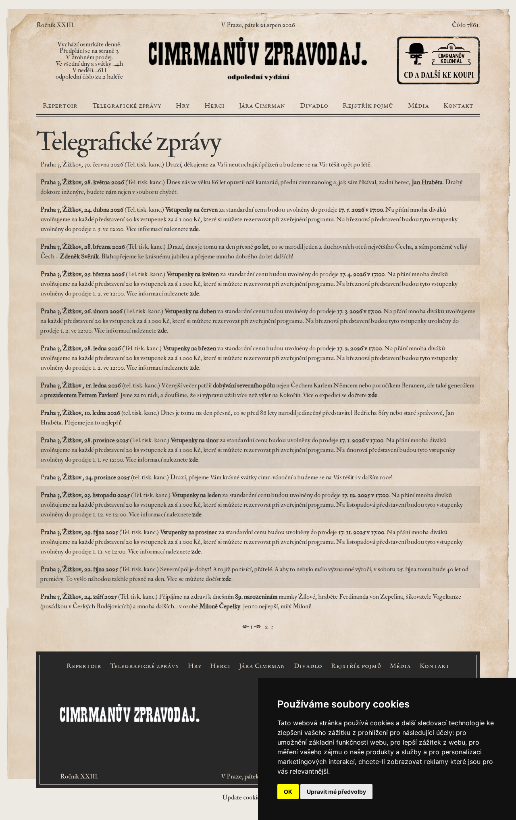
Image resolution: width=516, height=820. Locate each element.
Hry (182, 106)
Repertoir (60, 106)
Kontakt (458, 106)
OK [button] (288, 791)
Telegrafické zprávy (126, 106)
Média (418, 106)
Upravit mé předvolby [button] (336, 791)
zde (372, 395)
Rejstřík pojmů (368, 106)
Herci (214, 106)
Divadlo (314, 106)
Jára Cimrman (262, 106)
